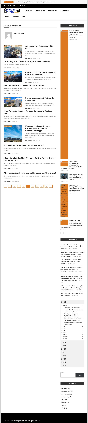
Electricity (29, 11)
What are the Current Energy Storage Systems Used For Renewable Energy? (38, 128)
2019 (63, 362)
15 (46, 186)
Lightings (16, 17)
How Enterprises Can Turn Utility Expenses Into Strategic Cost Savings (76, 176)
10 (32, 186)
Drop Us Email (21, 5)
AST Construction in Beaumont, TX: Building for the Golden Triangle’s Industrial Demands (71, 288)
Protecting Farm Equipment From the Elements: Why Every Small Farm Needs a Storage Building (71, 223)
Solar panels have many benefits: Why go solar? (25, 85)
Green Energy (64, 11)
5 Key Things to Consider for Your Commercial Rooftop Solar (28, 112)
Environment (52, 11)
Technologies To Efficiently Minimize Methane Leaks (27, 61)
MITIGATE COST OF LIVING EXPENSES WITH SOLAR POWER (40, 73)
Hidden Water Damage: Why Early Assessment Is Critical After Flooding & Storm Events (76, 188)
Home (7, 17)
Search (62, 372)
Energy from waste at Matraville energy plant (39, 99)
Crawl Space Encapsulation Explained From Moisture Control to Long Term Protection (71, 165)
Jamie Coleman (19, 33)
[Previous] (61, 233)
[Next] (64, 233)
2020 (63, 358)
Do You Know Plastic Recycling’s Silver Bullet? (24, 145)
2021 (63, 355)
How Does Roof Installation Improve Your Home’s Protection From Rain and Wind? (76, 34)
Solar (24, 17)
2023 (63, 349)
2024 (63, 345)
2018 (63, 365)
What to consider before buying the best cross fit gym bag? (30, 173)
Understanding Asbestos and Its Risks (39, 47)
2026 (63, 302)
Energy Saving (40, 11)
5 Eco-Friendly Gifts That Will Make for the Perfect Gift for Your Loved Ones (29, 159)
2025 (63, 342)
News (62, 405)
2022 (63, 352)
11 (37, 186)
